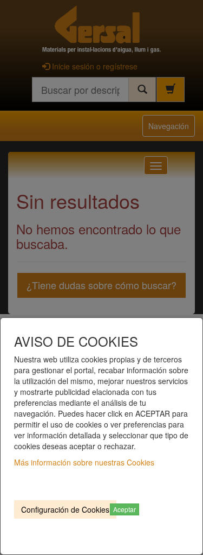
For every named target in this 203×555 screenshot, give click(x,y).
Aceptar (124, 509)
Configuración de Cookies (65, 509)
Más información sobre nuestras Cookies (84, 462)
